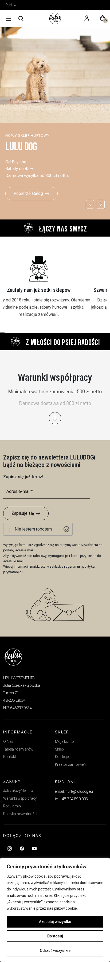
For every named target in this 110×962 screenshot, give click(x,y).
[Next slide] (101, 204)
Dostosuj (55, 936)
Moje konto (64, 741)
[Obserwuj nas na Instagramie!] (9, 848)
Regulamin (12, 806)
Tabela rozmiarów (18, 749)
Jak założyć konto (18, 790)
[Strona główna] (55, 18)
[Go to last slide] (90, 204)
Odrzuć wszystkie (55, 950)
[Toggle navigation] (8, 19)
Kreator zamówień (70, 764)
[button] (102, 19)
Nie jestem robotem (33, 529)
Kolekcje (62, 757)
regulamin (72, 566)
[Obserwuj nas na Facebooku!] (22, 848)
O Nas (8, 741)
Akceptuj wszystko (55, 922)
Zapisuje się (22, 513)
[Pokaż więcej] (55, 418)
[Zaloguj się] (86, 19)
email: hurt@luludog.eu (74, 791)
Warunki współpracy (20, 798)
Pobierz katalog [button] (28, 193)
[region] (55, 910)
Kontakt (9, 757)
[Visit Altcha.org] (66, 529)
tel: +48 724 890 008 (71, 799)
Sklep (59, 749)
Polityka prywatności (20, 814)
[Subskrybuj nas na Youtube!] (34, 848)
